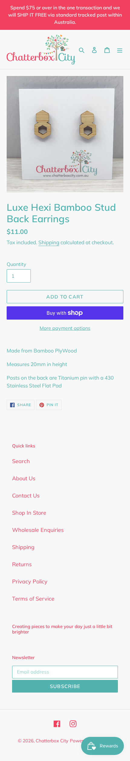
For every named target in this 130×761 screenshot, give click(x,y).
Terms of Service (33, 598)
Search (21, 461)
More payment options (65, 328)
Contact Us (26, 495)
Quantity (16, 264)
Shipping (48, 242)
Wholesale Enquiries (38, 529)
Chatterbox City (52, 741)
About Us (23, 478)
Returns (22, 564)
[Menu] (119, 49)
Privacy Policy (29, 581)
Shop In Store (29, 512)
